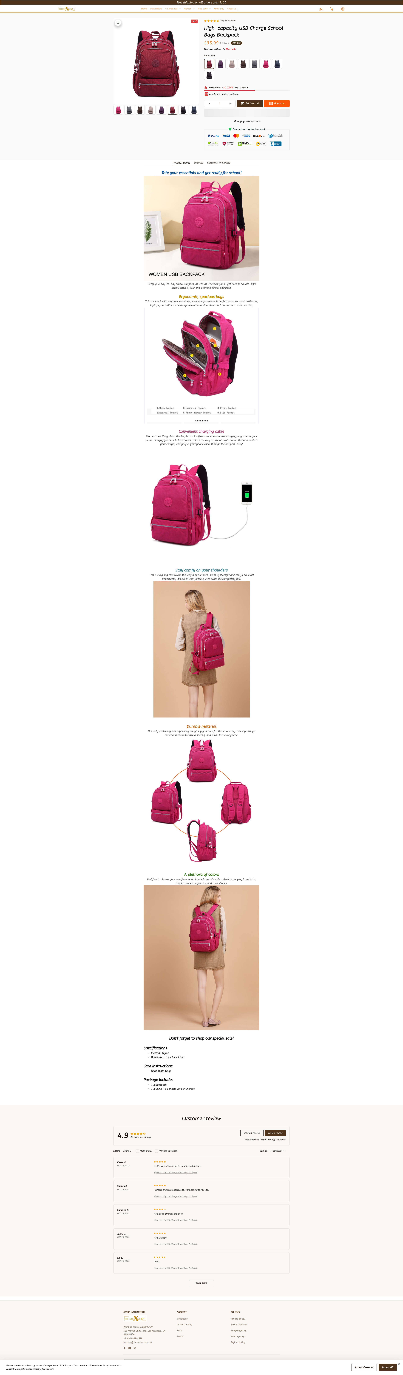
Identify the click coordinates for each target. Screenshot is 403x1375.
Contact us (182, 1318)
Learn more (48, 1369)
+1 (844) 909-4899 (132, 1338)
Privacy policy (238, 1318)
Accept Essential (364, 1367)
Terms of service (239, 1324)
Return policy (237, 1336)
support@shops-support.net (137, 1342)
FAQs (179, 1330)
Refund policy (238, 1342)
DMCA (180, 1336)
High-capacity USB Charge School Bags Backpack (175, 1172)
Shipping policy (239, 1330)
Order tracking (184, 1324)
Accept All (388, 1367)
